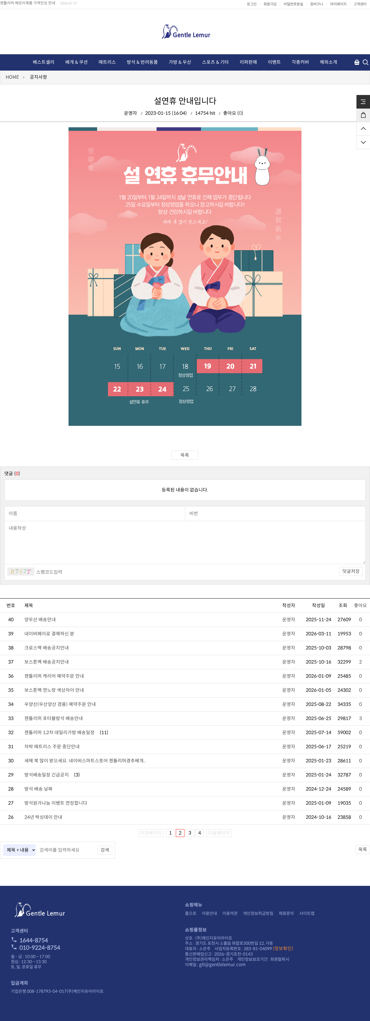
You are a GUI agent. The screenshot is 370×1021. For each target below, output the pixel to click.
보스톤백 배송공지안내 (46, 662)
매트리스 (107, 62)
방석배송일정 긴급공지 (46, 775)
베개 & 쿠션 (76, 62)
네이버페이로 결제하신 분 (49, 634)
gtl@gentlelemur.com (222, 965)
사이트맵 (306, 913)
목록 (184, 455)
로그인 (252, 4)
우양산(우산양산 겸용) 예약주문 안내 (60, 704)
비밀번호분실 (293, 4)
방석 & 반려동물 (142, 62)
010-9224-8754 (40, 947)
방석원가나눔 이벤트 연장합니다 (55, 803)
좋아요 (360, 605)
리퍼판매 (248, 62)
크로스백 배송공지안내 (46, 648)
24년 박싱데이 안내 (43, 817)
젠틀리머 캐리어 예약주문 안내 (54, 676)
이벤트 (274, 62)
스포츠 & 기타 (215, 62)
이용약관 (230, 913)
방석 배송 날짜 (38, 789)
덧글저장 (351, 571)
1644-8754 (34, 940)
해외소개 (328, 62)
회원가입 (270, 4)
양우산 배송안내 (40, 620)
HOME (12, 77)
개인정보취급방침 (258, 913)
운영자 (288, 620)
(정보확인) (283, 949)
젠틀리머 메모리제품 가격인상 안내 (27, 3)
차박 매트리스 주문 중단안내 (52, 747)
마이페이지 (338, 4)
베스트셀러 (43, 62)
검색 (104, 850)
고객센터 (359, 4)
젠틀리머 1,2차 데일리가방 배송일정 (59, 732)
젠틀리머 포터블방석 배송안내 (53, 718)
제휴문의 (286, 913)
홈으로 (190, 913)
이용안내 (209, 913)
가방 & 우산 (180, 62)
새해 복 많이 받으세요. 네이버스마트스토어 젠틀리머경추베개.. (85, 761)
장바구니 (316, 4)
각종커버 (300, 62)
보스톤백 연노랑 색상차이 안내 (54, 690)
